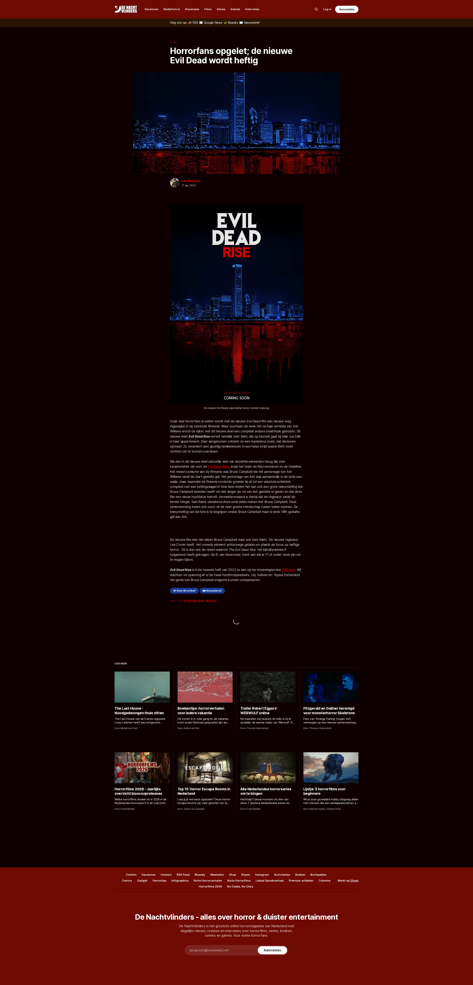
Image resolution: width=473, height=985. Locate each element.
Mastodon (217, 874)
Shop (232, 874)
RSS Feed (183, 874)
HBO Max (288, 570)
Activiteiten (282, 874)
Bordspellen (318, 874)
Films (208, 9)
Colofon (131, 874)
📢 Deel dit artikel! (184, 590)
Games (235, 9)
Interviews (252, 9)
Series (221, 9)
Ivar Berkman (190, 181)
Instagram (262, 874)
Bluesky (200, 874)
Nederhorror (172, 9)
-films (218, 466)
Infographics (179, 880)
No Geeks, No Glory (240, 886)
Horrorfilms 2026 (210, 886)
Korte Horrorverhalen (208, 880)
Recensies (192, 9)
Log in (327, 9)
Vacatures (151, 9)
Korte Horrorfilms (239, 880)
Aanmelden (347, 9)
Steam (245, 874)
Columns (324, 880)
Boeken (300, 874)
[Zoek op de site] (316, 9)
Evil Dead (198, 600)
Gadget (142, 880)
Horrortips (159, 880)
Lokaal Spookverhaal (270, 880)
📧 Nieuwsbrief (212, 590)
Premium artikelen (301, 880)
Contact (166, 874)
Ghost (354, 880)
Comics (127, 880)
